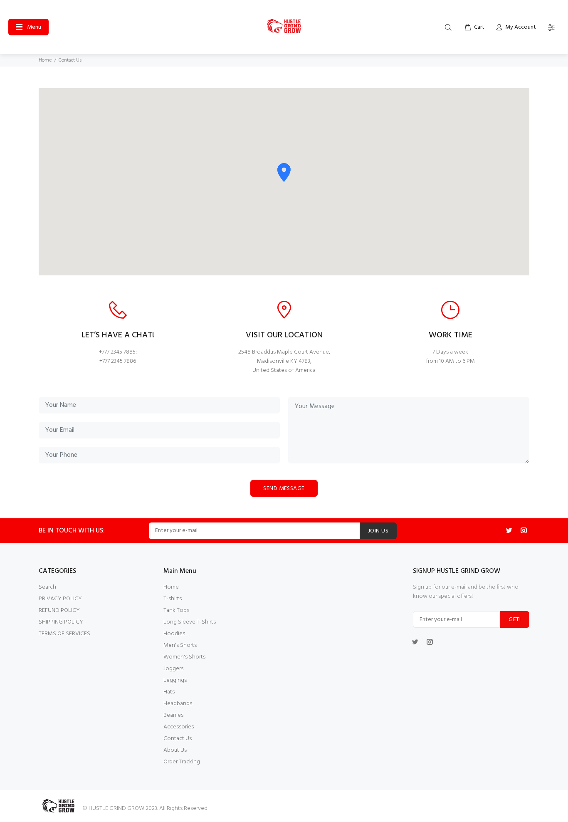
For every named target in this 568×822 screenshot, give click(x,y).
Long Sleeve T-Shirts (189, 622)
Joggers (173, 668)
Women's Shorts (184, 657)
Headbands (177, 703)
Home (45, 60)
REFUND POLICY (59, 610)
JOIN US (378, 531)
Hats (169, 692)
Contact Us (177, 738)
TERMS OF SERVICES (64, 634)
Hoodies (174, 634)
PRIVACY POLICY (60, 599)
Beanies (173, 715)
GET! (515, 619)
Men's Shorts (180, 645)
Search (47, 587)
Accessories (178, 727)
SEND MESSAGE (283, 488)
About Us (175, 750)
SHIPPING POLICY (61, 622)
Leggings (175, 680)
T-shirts (172, 599)
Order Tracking (181, 762)
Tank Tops (176, 610)
